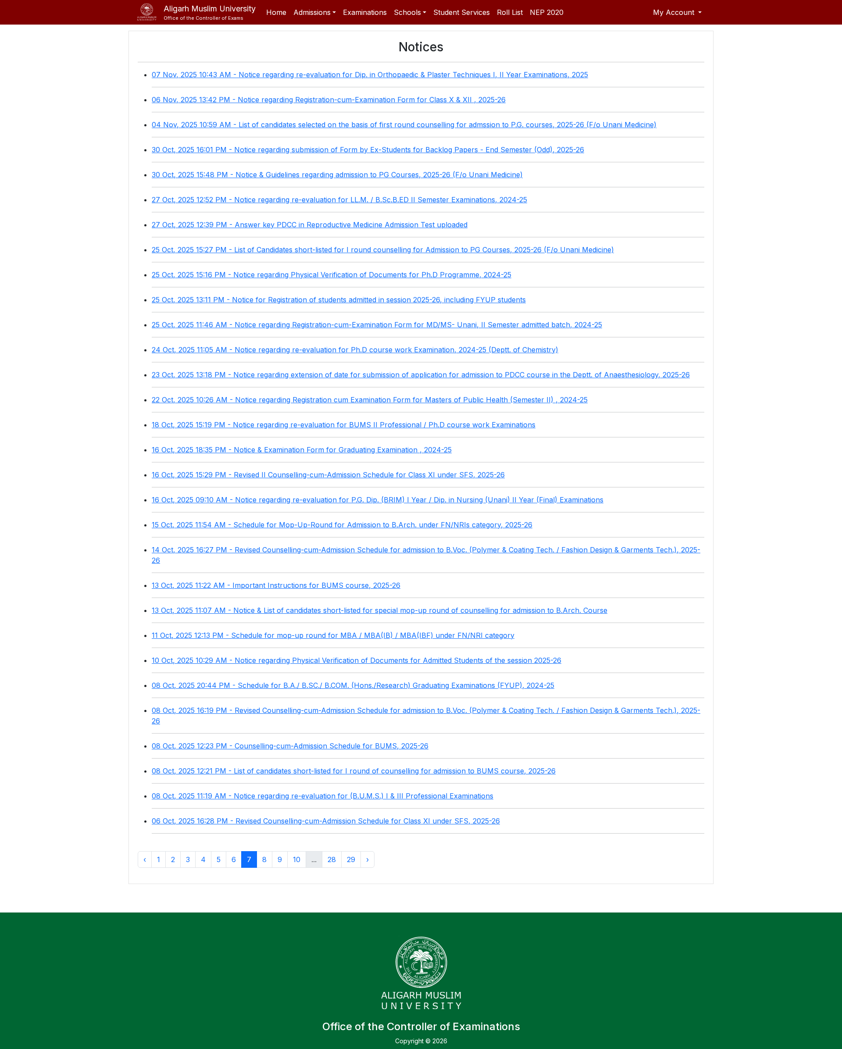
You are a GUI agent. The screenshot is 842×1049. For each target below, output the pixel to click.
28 (332, 859)
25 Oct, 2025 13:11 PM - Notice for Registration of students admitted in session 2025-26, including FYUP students (339, 299)
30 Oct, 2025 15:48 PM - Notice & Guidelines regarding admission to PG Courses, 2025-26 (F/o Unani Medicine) (337, 174)
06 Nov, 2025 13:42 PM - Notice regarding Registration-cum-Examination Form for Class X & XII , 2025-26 (329, 99)
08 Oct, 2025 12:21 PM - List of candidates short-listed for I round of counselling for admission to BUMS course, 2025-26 (354, 770)
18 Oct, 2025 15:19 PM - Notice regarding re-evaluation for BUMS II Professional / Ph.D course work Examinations (343, 424)
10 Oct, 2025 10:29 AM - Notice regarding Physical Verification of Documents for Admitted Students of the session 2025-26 (356, 660)
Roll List (510, 12)
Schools (407, 12)
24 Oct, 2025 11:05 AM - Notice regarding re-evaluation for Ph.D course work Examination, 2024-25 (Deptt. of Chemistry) (355, 349)
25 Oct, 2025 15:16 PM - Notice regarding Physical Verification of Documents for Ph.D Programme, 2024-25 (331, 274)
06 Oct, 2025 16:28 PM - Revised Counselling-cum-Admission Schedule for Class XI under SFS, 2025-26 (326, 820)
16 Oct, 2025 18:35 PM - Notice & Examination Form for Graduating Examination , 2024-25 (302, 449)
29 (351, 859)
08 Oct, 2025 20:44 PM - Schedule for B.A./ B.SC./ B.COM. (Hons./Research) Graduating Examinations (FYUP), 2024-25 (353, 685)
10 (296, 859)
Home (276, 12)
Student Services (461, 12)
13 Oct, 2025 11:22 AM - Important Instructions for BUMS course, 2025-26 (276, 585)
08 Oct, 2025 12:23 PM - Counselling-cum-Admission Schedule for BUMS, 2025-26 (290, 745)
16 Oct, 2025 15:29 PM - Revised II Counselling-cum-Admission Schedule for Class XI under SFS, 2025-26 (328, 474)
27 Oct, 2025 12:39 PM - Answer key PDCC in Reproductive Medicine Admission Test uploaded (309, 224)
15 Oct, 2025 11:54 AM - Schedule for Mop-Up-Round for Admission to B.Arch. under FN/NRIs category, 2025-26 (342, 524)
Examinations (365, 12)
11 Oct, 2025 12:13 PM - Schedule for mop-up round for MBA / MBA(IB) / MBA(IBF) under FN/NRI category (333, 635)
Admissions (312, 12)
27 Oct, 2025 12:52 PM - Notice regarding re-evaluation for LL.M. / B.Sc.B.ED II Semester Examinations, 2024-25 (339, 199)
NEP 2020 (547, 12)
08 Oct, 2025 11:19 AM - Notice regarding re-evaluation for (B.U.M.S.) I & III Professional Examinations (322, 795)
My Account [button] (674, 12)
